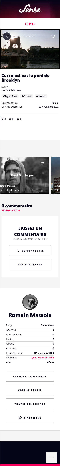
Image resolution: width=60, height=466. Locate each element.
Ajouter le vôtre (11, 210)
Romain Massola (11, 90)
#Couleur (27, 96)
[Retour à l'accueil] (30, 8)
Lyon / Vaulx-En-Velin (42, 357)
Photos (30, 24)
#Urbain (40, 96)
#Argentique (10, 96)
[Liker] (53, 36)
